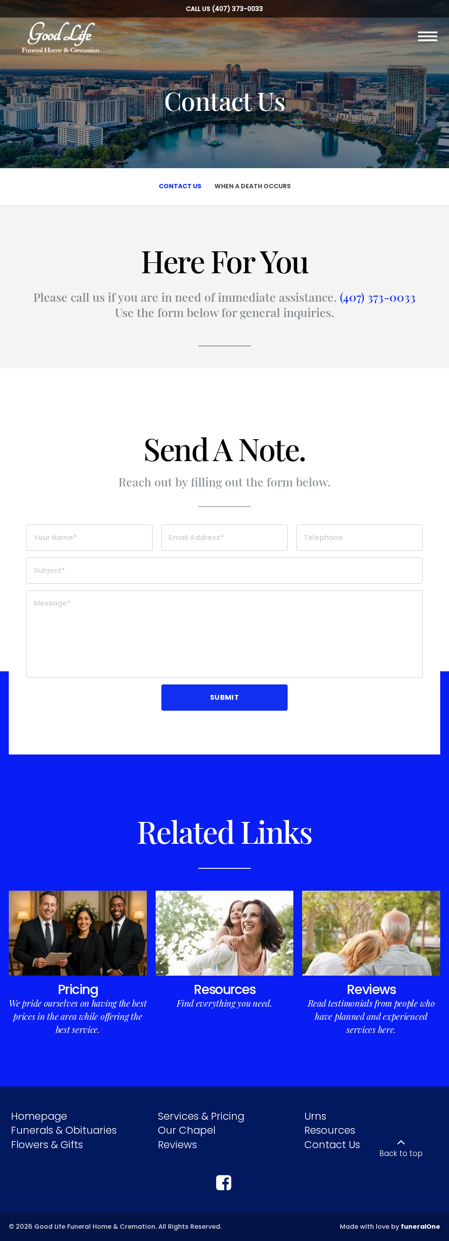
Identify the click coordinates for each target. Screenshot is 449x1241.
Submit (224, 697)
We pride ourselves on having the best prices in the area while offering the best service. (77, 1016)
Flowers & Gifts (47, 1145)
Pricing (78, 989)
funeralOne (420, 1226)
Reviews (371, 989)
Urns (315, 1116)
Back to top (401, 1153)
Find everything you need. (224, 1003)
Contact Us (332, 1145)
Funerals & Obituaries (64, 1130)
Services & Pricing (201, 1116)
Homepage (39, 1116)
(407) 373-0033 (237, 8)
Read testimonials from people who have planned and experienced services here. (371, 1016)
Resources (225, 989)
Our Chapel (186, 1130)
